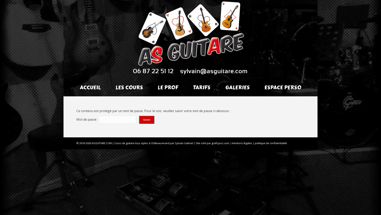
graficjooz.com (220, 143)
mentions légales (242, 143)
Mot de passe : (87, 119)
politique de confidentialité (271, 143)
